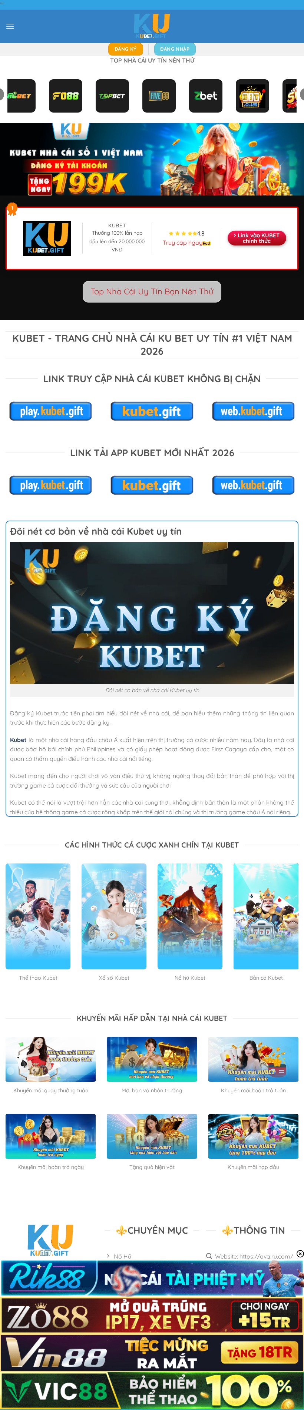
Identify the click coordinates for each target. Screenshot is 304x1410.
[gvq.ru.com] (152, 26)
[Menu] (10, 26)
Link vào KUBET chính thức (259, 238)
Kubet (18, 740)
